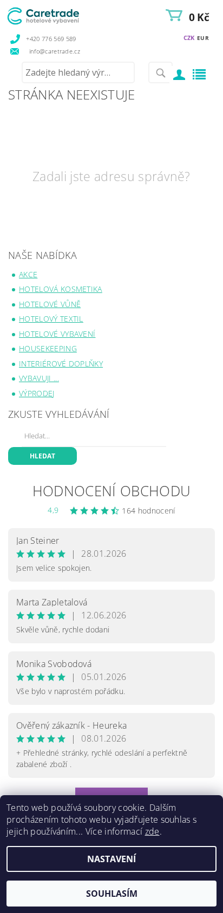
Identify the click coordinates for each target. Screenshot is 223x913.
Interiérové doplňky (61, 363)
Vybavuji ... (39, 378)
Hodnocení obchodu (111, 491)
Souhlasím (111, 893)
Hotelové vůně (50, 304)
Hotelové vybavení (57, 334)
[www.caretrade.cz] (58, 14)
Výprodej (37, 393)
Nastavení (111, 859)
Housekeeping (48, 348)
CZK (189, 38)
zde (152, 831)
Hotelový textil (51, 319)
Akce (28, 274)
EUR (203, 38)
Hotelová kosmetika (60, 289)
